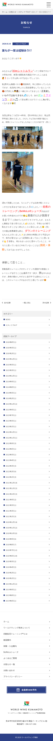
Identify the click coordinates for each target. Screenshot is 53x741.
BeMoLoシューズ (10, 652)
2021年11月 (10, 488)
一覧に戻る (26, 302)
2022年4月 (10, 460)
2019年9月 (10, 589)
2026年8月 (10, 342)
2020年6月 (10, 556)
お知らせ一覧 (9, 664)
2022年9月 (10, 443)
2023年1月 (10, 426)
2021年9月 (10, 499)
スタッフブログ (11, 325)
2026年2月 (10, 353)
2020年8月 (10, 544)
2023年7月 (10, 415)
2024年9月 (10, 381)
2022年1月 (10, 477)
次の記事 (45, 302)
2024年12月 (10, 376)
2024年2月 (10, 398)
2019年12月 (10, 584)
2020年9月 (10, 539)
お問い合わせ (9, 670)
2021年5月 (10, 505)
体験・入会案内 (10, 646)
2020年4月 (10, 567)
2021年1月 (10, 516)
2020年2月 (10, 572)
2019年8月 (10, 595)
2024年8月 (10, 387)
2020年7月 (10, 550)
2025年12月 (10, 359)
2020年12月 (10, 522)
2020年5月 (10, 561)
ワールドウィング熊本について (16, 627)
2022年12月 (10, 432)
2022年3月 (10, 466)
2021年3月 (10, 511)
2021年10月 (10, 494)
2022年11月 (10, 438)
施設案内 (7, 640)
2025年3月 (10, 370)
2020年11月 (10, 527)
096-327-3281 (31, 724)
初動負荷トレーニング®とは (15, 633)
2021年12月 (10, 483)
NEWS (8, 319)
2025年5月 (10, 364)
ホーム (6, 621)
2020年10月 (10, 533)
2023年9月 (10, 409)
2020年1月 (10, 578)
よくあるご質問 (10, 658)
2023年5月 (10, 421)
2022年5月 (10, 454)
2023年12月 (10, 404)
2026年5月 (10, 347)
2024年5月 (10, 393)
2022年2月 (10, 471)
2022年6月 (10, 449)
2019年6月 (10, 601)
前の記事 (7, 302)
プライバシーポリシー (12, 676)
